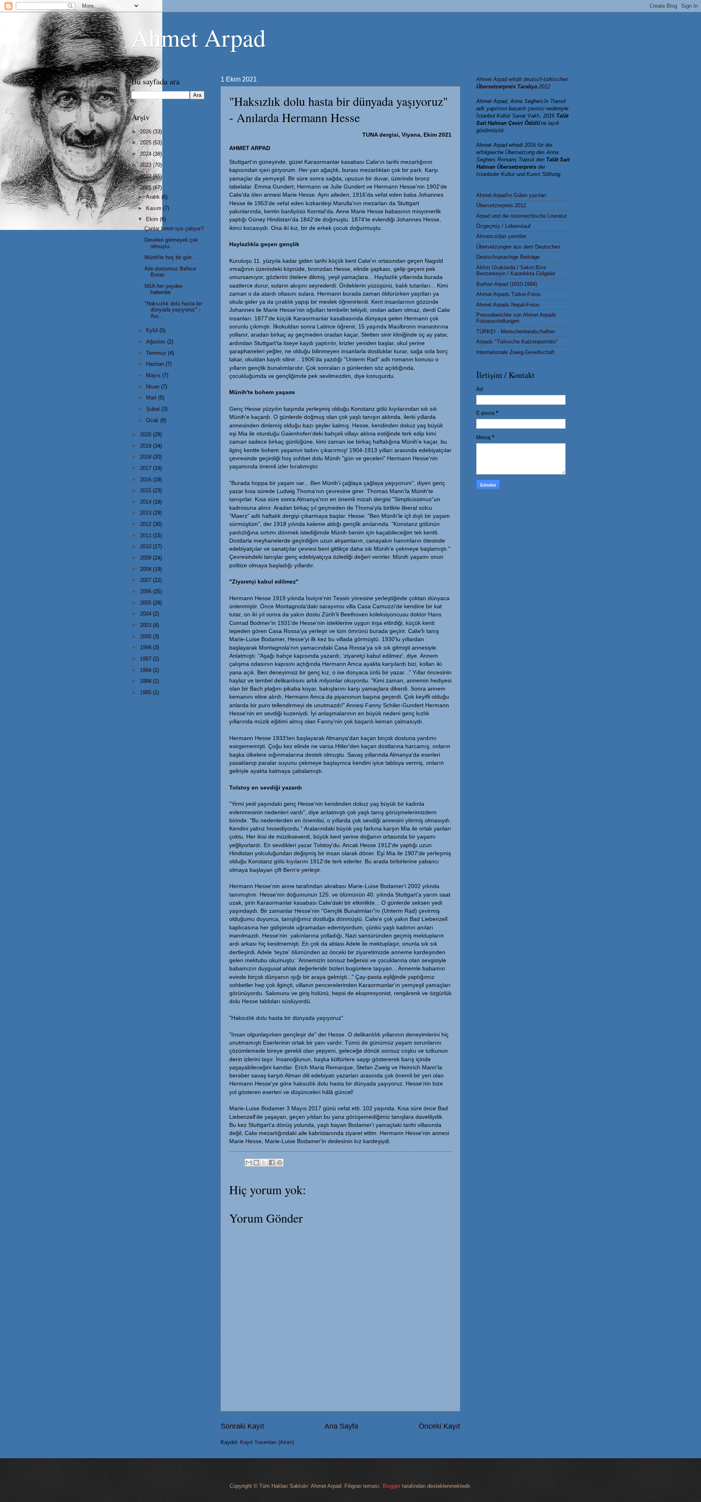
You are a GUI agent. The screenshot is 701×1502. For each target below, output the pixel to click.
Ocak (153, 420)
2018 (146, 457)
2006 (146, 591)
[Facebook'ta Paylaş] (272, 1163)
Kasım (154, 208)
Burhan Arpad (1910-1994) (506, 284)
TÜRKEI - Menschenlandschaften (515, 331)
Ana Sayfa (341, 1426)
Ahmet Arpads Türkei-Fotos (508, 294)
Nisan (153, 387)
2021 (146, 188)
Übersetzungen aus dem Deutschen (518, 247)
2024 (146, 154)
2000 (146, 636)
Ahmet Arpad (198, 37)
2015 (146, 490)
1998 (146, 647)
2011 (146, 535)
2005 (146, 603)
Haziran (156, 364)
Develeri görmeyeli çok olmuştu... (171, 243)
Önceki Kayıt (439, 1426)
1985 (146, 692)
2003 (146, 625)
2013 (146, 513)
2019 (146, 446)
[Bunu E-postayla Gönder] (249, 1163)
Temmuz (157, 353)
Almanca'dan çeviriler (501, 236)
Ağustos (156, 342)
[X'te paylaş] (264, 1163)
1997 (146, 659)
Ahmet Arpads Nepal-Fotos (508, 305)
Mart (152, 398)
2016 (146, 479)
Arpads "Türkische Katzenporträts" (517, 342)
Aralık (153, 197)
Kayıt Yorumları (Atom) (267, 1442)
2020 (146, 434)
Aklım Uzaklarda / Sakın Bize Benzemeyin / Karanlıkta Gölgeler (515, 270)
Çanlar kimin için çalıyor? (174, 228)
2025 (146, 142)
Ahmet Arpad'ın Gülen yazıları (511, 195)
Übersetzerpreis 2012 (501, 205)
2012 (146, 524)
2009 (146, 558)
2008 (146, 569)
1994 (146, 670)
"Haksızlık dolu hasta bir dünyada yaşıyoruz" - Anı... (173, 309)
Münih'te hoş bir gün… (170, 257)
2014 (146, 502)
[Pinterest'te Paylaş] (279, 1163)
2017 (146, 468)
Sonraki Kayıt (242, 1426)
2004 (146, 614)
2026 (146, 132)
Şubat (153, 409)
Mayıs (154, 375)
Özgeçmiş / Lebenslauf (503, 226)
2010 (146, 546)
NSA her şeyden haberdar (163, 289)
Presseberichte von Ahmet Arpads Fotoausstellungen (516, 318)
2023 (146, 165)
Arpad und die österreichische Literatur (521, 216)
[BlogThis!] (256, 1163)
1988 (146, 681)
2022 (146, 176)
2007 (146, 580)
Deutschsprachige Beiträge (508, 257)
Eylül (152, 330)
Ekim (153, 219)
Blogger (391, 1486)
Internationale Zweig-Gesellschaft (515, 352)
